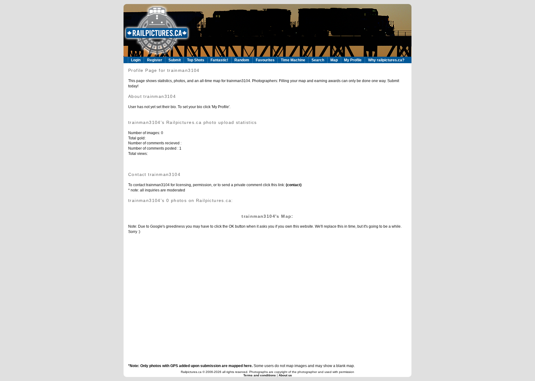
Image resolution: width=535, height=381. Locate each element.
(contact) (293, 185)
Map (334, 60)
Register (154, 60)
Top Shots (195, 60)
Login (136, 60)
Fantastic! (219, 60)
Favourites (265, 60)
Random (241, 60)
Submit (174, 60)
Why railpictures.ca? (386, 60)
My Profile (353, 60)
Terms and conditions (260, 375)
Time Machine (293, 60)
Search (317, 60)
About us (285, 375)
